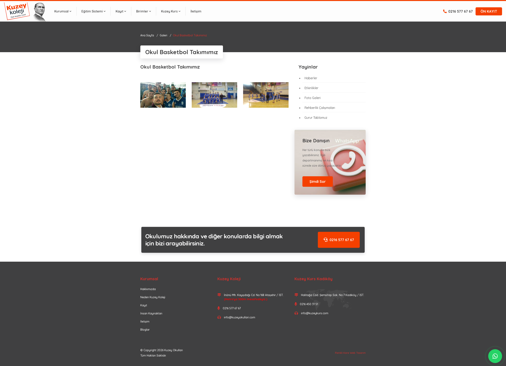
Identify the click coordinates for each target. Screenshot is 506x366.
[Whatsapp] (495, 356)
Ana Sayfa (147, 35)
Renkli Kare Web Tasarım (350, 352)
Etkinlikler (311, 88)
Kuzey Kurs (169, 11)
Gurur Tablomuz (315, 118)
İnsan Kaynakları (151, 313)
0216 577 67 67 (460, 11)
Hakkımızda (148, 289)
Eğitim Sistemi (92, 11)
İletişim (196, 11)
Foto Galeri (312, 98)
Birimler (142, 11)
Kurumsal (61, 11)
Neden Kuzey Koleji (152, 297)
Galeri (163, 35)
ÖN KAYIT (489, 11)
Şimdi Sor (318, 181)
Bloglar (145, 329)
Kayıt (119, 11)
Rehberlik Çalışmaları (319, 108)
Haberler (310, 78)
